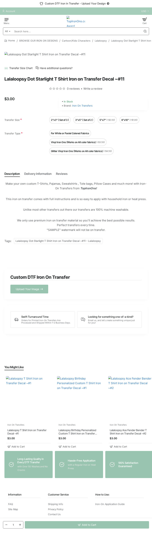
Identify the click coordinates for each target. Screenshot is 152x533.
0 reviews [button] (73, 88)
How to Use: (102, 494)
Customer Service (58, 494)
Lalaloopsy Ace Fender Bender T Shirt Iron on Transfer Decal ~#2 (128, 432)
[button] (87, 525)
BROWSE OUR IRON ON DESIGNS (38, 40)
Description (12, 174)
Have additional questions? (56, 68)
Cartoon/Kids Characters (76, 40)
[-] (6, 524)
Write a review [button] (92, 88)
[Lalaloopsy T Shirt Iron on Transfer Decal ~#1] (28, 398)
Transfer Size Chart (21, 68)
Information (15, 494)
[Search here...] (145, 31)
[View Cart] (144, 21)
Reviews (61, 174)
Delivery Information (38, 174)
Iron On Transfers (82, 105)
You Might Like (14, 367)
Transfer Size (12, 119)
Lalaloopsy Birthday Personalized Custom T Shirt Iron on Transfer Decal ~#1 (77, 432)
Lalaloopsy (101, 40)
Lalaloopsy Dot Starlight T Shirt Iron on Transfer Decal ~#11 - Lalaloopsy (58, 240)
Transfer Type (12, 133)
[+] (20, 524)
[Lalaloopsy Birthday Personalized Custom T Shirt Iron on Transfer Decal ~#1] (79, 398)
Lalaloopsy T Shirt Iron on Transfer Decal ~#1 (27, 432)
